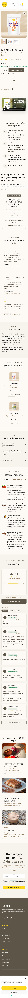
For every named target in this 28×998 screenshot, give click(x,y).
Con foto (18, 610)
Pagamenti (5, 955)
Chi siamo (4, 932)
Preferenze (14, 992)
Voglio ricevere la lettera (14, 887)
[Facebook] (3, 917)
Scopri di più (10, 89)
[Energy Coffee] (14, 376)
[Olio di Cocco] (14, 406)
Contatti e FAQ (5, 962)
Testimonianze (6, 938)
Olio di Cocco (14, 413)
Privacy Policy (13, 880)
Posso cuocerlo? (7, 460)
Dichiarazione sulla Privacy (17, 995)
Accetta (14, 988)
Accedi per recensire (14, 601)
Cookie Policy (7, 995)
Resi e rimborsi (6, 959)
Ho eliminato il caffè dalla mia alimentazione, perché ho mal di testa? (12, 452)
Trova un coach (6, 941)
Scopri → (17, 394)
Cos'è (3, 928)
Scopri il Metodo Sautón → (14, 225)
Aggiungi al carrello (16, 70)
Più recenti (5, 610)
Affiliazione (5, 965)
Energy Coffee (14, 383)
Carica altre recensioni (14, 722)
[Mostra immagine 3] (16, 41)
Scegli (11, 394)
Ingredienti (6, 479)
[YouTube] (11, 917)
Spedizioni (5, 952)
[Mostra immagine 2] (10, 41)
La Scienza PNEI (6, 935)
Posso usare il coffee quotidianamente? (8, 445)
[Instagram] (7, 917)
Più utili (11, 610)
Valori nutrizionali (17, 479)
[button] (26, 978)
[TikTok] (15, 917)
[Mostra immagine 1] (4, 41)
